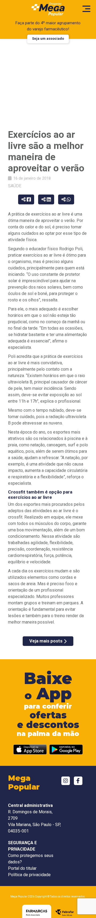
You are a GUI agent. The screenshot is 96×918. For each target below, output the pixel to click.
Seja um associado (48, 39)
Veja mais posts (45, 641)
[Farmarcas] (36, 912)
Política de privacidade (29, 874)
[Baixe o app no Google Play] (66, 749)
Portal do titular (22, 868)
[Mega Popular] (48, 9)
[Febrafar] (64, 912)
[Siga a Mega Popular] (65, 781)
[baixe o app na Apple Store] (30, 749)
